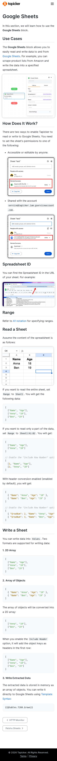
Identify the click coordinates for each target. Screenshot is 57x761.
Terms (23, 756)
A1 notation (19, 320)
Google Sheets (11, 56)
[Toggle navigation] (52, 4)
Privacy (33, 756)
